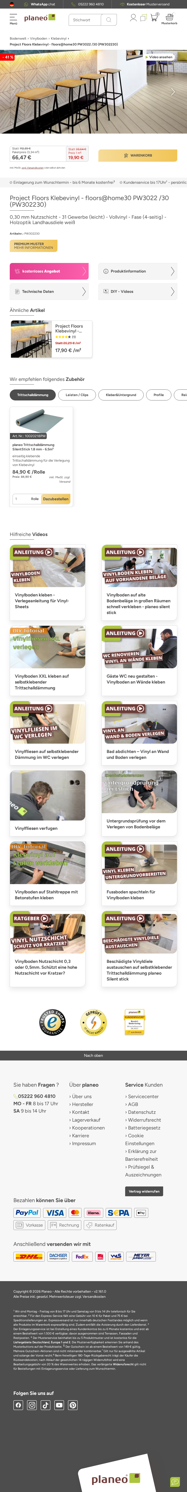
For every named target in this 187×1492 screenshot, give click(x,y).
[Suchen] (108, 19)
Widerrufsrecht (144, 1120)
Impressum (84, 1143)
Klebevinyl (58, 38)
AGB (133, 1104)
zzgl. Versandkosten (33, 167)
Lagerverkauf (86, 1120)
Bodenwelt (18, 38)
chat (43, 4)
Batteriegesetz (144, 1128)
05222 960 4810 (91, 4)
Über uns (82, 1096)
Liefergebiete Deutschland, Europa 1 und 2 (41, 1342)
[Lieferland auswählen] (12, 4)
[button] (12, 4)
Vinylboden (38, 38)
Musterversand (148, 4)
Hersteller (82, 1104)
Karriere (80, 1136)
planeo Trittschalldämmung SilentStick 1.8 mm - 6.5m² (33, 447)
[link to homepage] (40, 18)
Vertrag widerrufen (144, 1191)
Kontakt (80, 1112)
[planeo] (116, 1478)
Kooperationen (88, 1128)
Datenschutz (142, 1112)
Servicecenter (143, 1096)
